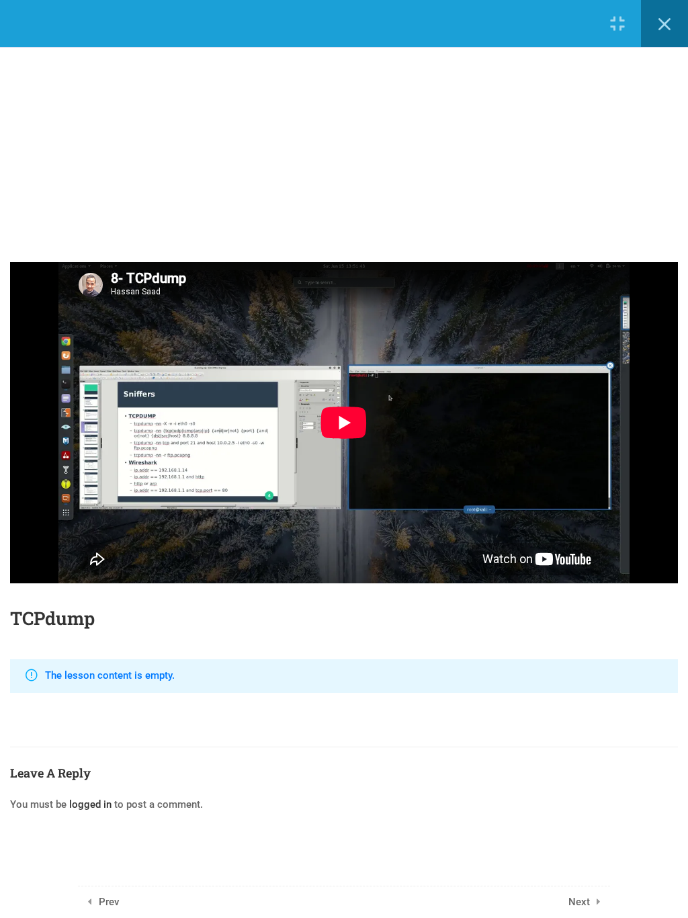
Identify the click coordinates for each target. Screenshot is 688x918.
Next (579, 902)
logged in (90, 804)
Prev (109, 902)
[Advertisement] (344, 141)
